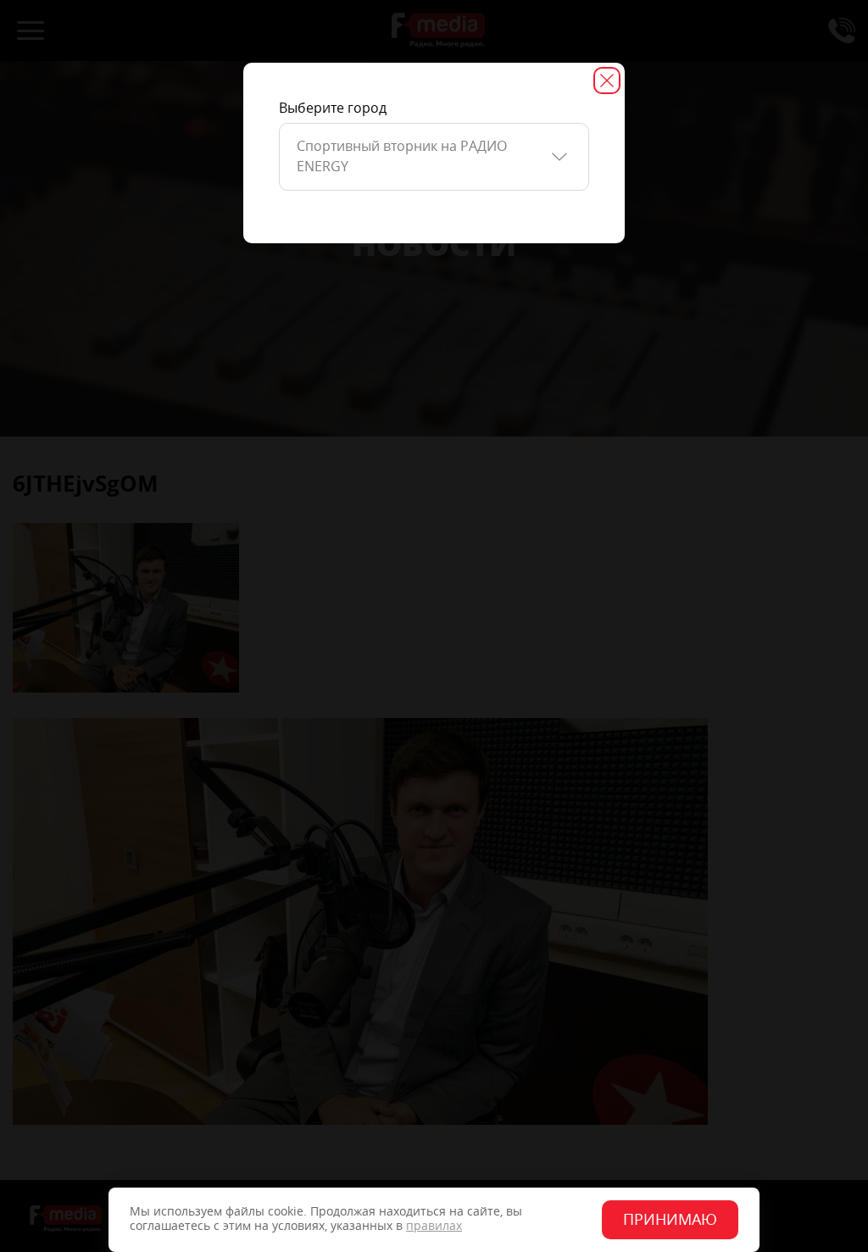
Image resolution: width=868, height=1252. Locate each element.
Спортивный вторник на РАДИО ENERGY (402, 156)
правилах (434, 1226)
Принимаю (670, 1219)
